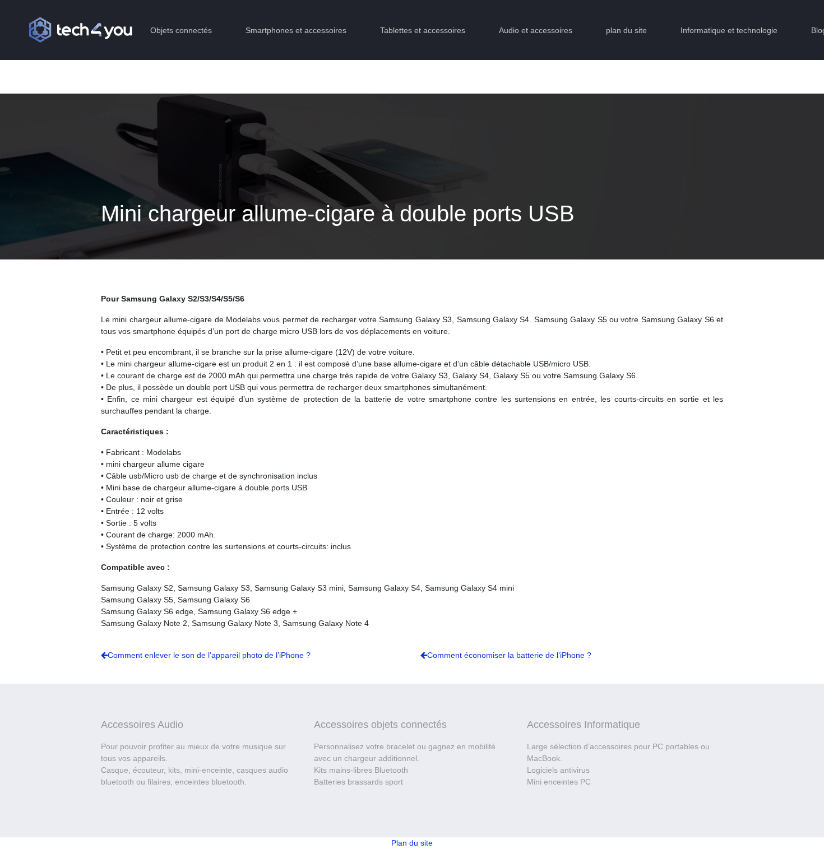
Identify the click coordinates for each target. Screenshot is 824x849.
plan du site (626, 30)
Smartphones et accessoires (296, 30)
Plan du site (412, 842)
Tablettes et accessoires (422, 30)
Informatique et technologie (729, 30)
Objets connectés (181, 30)
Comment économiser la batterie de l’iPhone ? (509, 655)
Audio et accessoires (535, 30)
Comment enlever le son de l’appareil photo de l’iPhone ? (209, 655)
